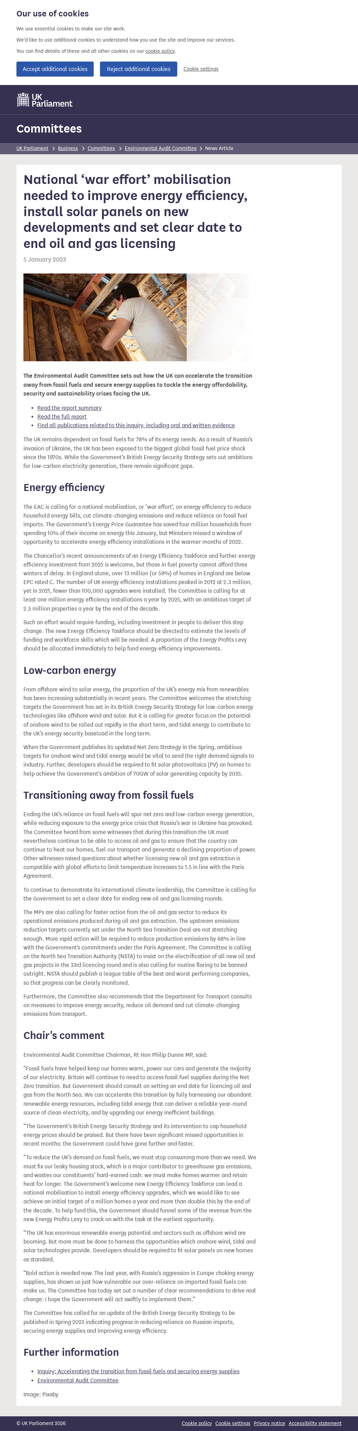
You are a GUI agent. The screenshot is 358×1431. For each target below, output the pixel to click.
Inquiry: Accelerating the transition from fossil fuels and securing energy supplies (138, 1371)
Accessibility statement (315, 1423)
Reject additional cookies (138, 69)
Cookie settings (201, 69)
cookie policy (159, 51)
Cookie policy (197, 1423)
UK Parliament (32, 148)
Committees (49, 128)
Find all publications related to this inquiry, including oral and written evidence (136, 425)
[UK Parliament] (44, 99)
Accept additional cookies (55, 69)
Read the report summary (69, 408)
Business (68, 148)
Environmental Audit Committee (161, 148)
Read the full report (62, 416)
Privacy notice (269, 1423)
